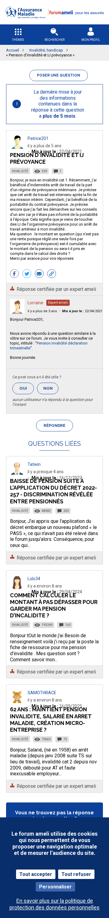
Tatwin (34, 464)
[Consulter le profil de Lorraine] (17, 312)
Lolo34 (34, 578)
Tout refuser (76, 874)
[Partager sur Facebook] (14, 274)
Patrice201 (38, 138)
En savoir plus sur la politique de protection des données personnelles (54, 904)
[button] (54, 22)
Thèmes (18, 39)
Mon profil (90, 39)
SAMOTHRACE (42, 692)
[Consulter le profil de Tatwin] (17, 473)
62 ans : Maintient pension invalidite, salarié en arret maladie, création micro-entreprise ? (50, 719)
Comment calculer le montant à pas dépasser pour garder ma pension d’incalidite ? (53, 605)
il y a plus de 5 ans (42, 311)
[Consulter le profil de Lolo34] (17, 587)
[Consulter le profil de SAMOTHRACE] (17, 701)
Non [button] (50, 390)
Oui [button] (26, 388)
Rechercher (54, 39)
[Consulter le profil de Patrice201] (17, 147)
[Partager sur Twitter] (26, 274)
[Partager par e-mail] (39, 274)
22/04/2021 (82, 311)
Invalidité (20, 171)
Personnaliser (55, 887)
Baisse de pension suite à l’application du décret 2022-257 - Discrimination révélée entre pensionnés (53, 491)
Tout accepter (35, 874)
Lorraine (35, 302)
